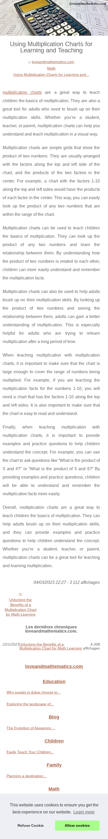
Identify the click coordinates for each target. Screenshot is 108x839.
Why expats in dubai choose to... (34, 692)
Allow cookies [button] (77, 825)
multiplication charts (22, 92)
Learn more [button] (84, 812)
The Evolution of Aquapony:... (31, 728)
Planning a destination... (26, 776)
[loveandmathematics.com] (54, 18)
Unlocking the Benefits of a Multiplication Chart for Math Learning (20, 607)
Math (51, 68)
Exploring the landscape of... (30, 704)
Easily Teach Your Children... (30, 752)
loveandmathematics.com (53, 62)
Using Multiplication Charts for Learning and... (51, 74)
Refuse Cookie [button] (31, 825)
